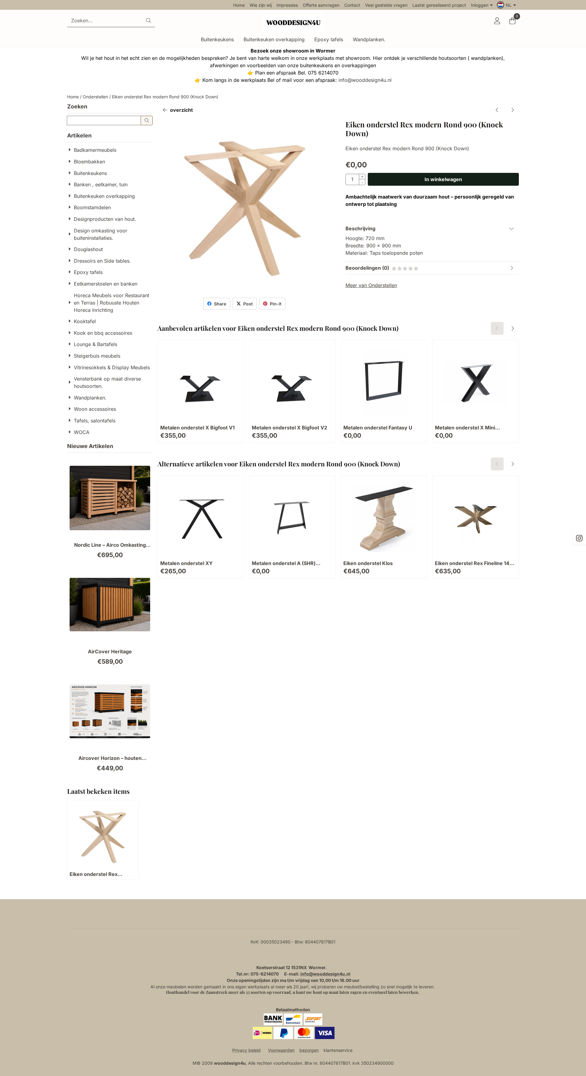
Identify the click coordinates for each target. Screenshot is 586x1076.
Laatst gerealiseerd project (439, 5)
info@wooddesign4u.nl (365, 80)
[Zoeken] (147, 120)
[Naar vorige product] (497, 110)
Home (239, 5)
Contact (352, 5)
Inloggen (479, 5)
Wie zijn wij (261, 5)
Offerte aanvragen (321, 5)
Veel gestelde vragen (386, 5)
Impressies (287, 5)
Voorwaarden (281, 1050)
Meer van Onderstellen (371, 285)
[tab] (432, 228)
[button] (507, 5)
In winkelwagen (443, 179)
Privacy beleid (246, 1050)
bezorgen (309, 1050)
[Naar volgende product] (512, 110)
